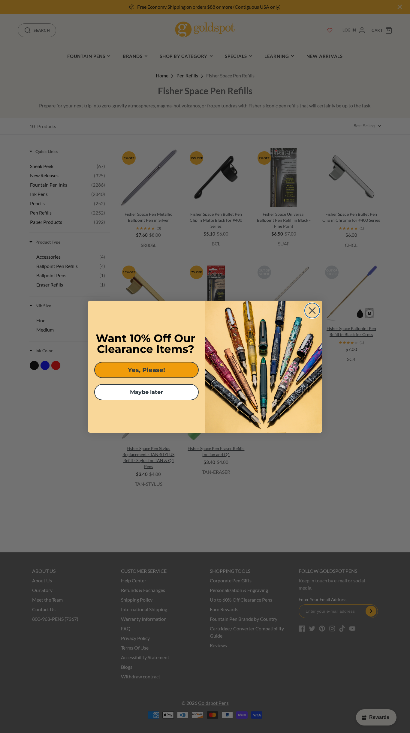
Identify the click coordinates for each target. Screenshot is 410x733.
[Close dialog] (312, 310)
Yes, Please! (146, 370)
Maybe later (146, 392)
